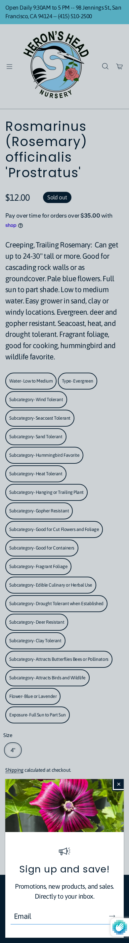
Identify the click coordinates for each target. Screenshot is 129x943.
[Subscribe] (112, 916)
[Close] (119, 784)
